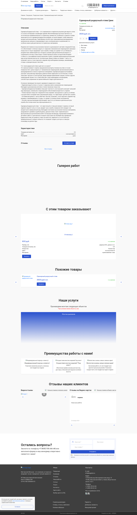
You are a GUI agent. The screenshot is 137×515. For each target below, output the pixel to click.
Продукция (56, 471)
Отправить (92, 451)
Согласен (17, 507)
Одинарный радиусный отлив (47, 276)
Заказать (26, 256)
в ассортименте (110, 28)
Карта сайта (56, 490)
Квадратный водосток (28, 507)
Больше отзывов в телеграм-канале (57, 390)
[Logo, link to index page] (27, 6)
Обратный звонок (108, 5)
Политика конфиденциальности (68, 513)
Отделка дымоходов (41, 10)
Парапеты (54, 10)
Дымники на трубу (27, 10)
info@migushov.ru (93, 7)
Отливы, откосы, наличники (83, 10)
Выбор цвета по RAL (59, 493)
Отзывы (65, 1)
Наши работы (34, 1)
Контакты (58, 1)
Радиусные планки (66, 10)
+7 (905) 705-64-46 (93, 4)
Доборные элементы (101, 10)
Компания (56, 474)
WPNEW (114, 513)
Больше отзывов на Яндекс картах (106, 390)
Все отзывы (48, 149)
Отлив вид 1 (68, 234)
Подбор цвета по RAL (88, 52)
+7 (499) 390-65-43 (93, 5)
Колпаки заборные (58, 507)
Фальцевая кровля (90, 507)
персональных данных (18, 500)
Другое (112, 10)
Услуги (49, 1)
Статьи (43, 1)
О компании (24, 1)
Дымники (24, 502)
